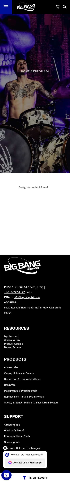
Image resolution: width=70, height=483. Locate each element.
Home (25, 71)
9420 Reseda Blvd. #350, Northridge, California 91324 (32, 310)
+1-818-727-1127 (14, 292)
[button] (6, 6)
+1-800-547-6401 (25, 287)
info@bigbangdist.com (27, 297)
